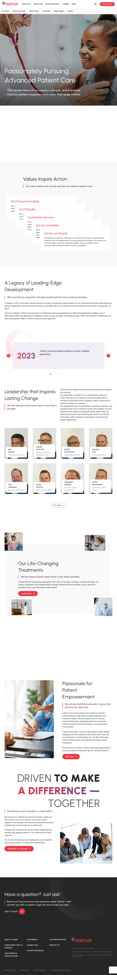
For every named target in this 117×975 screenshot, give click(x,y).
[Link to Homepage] (10, 3)
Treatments (46, 11)
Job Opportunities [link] (57, 939)
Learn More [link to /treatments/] (26, 594)
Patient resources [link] (52, 4)
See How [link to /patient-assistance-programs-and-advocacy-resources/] (69, 757)
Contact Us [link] (54, 945)
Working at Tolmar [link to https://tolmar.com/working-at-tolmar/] (18, 849)
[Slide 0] (50, 374)
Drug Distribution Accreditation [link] (61, 970)
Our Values (5, 11)
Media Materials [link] (10, 970)
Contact (70, 11)
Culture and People (19, 11)
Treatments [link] (32, 939)
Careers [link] (66, 4)
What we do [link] (26, 4)
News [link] (74, 4)
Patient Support (59, 11)
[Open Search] (95, 4)
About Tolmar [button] (11, 939)
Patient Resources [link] (35, 950)
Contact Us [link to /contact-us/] (107, 4)
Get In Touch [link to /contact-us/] (11, 911)
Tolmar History (34, 11)
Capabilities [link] (32, 945)
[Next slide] (108, 355)
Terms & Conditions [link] (39, 970)
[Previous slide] (8, 355)
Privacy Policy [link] (24, 970)
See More (57, 505)
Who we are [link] (38, 4)
